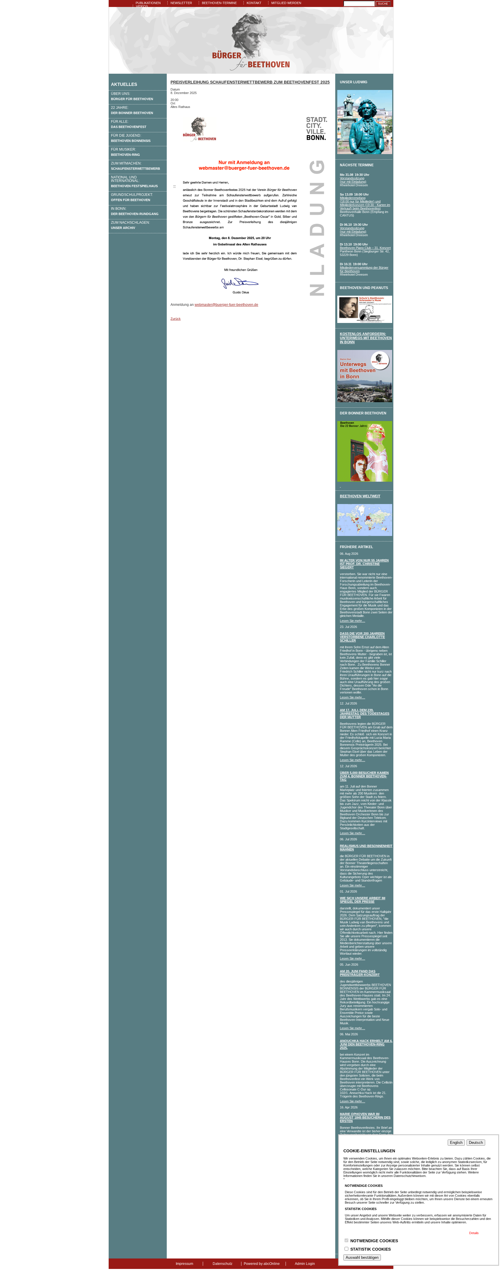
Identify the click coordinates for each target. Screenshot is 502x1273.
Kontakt (254, 3)
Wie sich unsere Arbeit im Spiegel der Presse (362, 899)
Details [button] (474, 1233)
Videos (142, 6)
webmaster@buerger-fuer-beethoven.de (226, 305)
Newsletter (181, 3)
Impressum (184, 1264)
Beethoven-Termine (219, 3)
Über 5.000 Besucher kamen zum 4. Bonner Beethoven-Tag (364, 776)
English (456, 1142)
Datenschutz (222, 1264)
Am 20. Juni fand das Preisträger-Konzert (360, 972)
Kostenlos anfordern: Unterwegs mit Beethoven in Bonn (366, 338)
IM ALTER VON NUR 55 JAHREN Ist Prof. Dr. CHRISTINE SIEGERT (364, 564)
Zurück (176, 318)
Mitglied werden (286, 3)
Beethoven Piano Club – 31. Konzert (365, 248)
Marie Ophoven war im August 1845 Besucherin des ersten (365, 1117)
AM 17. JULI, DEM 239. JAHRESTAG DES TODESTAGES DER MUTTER (364, 713)
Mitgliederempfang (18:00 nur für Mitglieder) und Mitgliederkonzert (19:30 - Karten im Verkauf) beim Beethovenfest (365, 203)
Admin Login (305, 1264)
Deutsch (476, 1142)
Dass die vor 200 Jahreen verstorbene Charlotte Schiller (362, 637)
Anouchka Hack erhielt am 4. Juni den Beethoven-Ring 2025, (366, 1044)
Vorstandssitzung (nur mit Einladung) (353, 179)
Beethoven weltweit (360, 496)
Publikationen (148, 3)
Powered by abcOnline (262, 1264)
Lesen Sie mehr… (352, 620)
